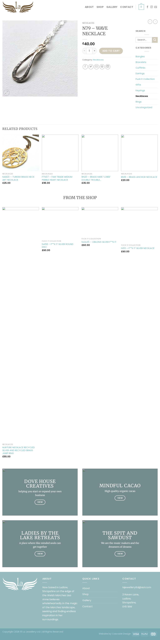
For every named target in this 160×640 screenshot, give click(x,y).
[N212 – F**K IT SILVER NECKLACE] (139, 225)
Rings (139, 101)
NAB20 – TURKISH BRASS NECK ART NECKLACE (18, 178)
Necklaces (88, 23)
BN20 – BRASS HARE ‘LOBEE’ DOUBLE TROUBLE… (96, 178)
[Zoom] (6, 93)
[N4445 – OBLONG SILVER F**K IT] (100, 221)
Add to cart (111, 50)
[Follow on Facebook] (147, 7)
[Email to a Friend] (96, 66)
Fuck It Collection (145, 79)
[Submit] (155, 40)
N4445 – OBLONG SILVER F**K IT (99, 242)
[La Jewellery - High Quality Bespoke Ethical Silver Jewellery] (18, 7)
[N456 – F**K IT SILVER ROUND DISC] (60, 223)
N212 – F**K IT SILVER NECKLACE (137, 248)
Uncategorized (144, 107)
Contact (126, 7)
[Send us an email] (155, 7)
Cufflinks (140, 67)
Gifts (138, 84)
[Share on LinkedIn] (107, 66)
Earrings (140, 73)
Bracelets (141, 62)
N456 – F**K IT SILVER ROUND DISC (57, 246)
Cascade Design (121, 633)
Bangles (140, 56)
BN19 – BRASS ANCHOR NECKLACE (139, 177)
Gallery (111, 7)
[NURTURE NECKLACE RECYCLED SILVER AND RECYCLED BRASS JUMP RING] (20, 324)
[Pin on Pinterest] (102, 66)
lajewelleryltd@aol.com (136, 587)
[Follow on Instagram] (151, 7)
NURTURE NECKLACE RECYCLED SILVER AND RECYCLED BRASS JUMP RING (18, 450)
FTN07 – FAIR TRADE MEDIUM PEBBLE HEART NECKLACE (57, 178)
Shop (100, 7)
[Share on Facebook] (85, 66)
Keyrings (140, 90)
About (89, 7)
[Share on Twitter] (90, 66)
